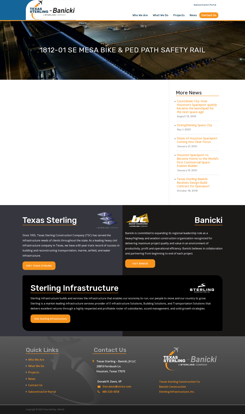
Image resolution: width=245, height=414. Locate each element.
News (193, 15)
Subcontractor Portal (205, 5)
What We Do (160, 15)
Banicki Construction (172, 386)
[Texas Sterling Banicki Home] (51, 18)
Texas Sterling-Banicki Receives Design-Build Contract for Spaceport (193, 182)
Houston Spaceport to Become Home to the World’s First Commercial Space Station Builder (197, 160)
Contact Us (208, 15)
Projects (179, 15)
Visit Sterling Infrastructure (50, 318)
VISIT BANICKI (140, 263)
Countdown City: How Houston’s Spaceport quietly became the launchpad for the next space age (197, 106)
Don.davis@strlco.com (117, 386)
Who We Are (140, 15)
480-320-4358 (110, 391)
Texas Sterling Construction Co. (179, 381)
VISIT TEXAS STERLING (39, 265)
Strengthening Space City (194, 125)
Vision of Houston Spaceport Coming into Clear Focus (197, 140)
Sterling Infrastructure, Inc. (177, 391)
